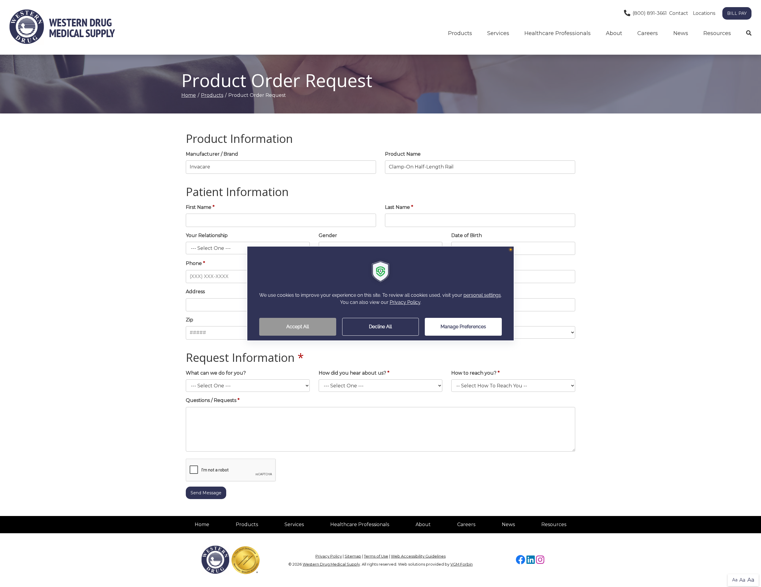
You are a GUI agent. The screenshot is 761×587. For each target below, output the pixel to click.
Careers (647, 33)
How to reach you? (473, 373)
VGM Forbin (461, 564)
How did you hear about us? (352, 373)
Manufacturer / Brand (212, 154)
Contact (678, 13)
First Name (198, 207)
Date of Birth (466, 235)
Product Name (403, 154)
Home (188, 95)
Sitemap (353, 556)
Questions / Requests (211, 400)
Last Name (397, 207)
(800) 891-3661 (650, 13)
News (680, 33)
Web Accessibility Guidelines (418, 556)
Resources (717, 33)
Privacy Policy (328, 556)
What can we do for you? (216, 373)
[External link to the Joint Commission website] (245, 560)
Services (294, 524)
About (614, 33)
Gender (328, 235)
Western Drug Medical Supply (331, 564)
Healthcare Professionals (359, 524)
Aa (735, 580)
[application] (380, 293)
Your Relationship (207, 235)
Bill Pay (737, 13)
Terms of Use (376, 556)
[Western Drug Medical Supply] (62, 27)
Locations (704, 13)
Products (460, 33)
